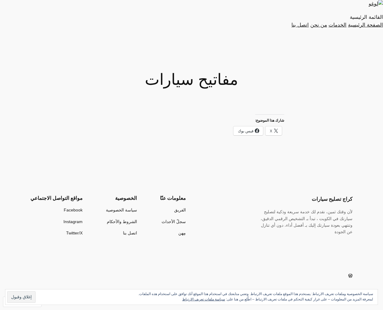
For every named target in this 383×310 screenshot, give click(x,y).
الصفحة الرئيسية (365, 25)
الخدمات (337, 25)
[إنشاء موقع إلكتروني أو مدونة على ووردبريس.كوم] (350, 276)
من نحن (318, 25)
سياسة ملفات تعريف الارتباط (203, 299)
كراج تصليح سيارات (332, 199)
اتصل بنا (300, 25)
